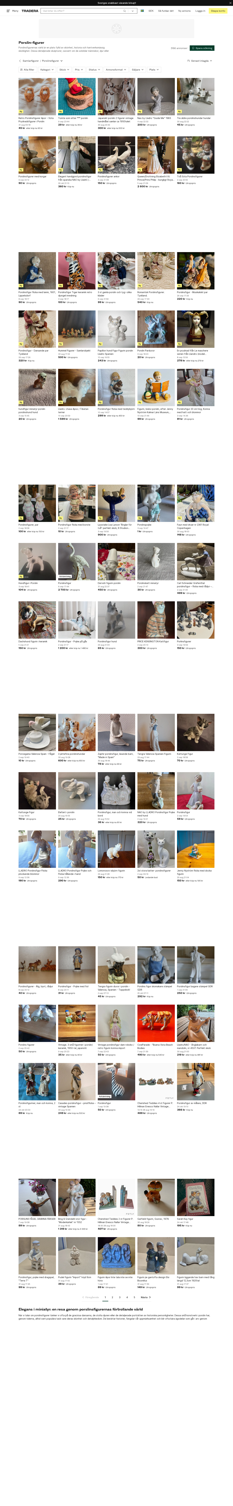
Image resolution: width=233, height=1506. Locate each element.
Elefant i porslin (66, 812)
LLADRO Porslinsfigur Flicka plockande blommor (33, 872)
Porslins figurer (26, 1044)
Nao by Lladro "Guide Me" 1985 (154, 118)
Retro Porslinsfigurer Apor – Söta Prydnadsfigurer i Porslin (36, 120)
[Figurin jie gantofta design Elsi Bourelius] (156, 1255)
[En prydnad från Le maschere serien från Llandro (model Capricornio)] (195, 329)
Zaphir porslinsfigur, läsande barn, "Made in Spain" (115, 756)
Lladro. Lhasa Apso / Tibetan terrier (73, 411)
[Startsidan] (30, 11)
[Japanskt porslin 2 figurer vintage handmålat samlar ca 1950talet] (116, 96)
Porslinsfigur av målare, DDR (192, 1103)
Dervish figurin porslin (109, 583)
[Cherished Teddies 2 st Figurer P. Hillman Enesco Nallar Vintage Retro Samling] (116, 1197)
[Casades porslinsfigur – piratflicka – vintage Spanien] (77, 1081)
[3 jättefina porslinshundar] (77, 732)
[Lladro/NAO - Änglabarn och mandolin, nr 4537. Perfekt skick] (195, 1023)
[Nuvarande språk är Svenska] (142, 11)
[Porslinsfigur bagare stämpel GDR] (195, 965)
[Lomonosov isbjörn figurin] (116, 849)
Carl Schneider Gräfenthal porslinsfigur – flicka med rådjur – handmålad (194, 585)
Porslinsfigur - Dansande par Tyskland (34, 352)
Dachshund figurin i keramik (33, 641)
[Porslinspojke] (156, 503)
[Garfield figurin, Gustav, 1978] (156, 1197)
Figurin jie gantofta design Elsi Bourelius (153, 1279)
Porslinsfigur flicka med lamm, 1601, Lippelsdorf (37, 294)
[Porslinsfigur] (77, 561)
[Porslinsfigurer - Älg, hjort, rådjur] (37, 965)
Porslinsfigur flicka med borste (74, 524)
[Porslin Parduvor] (156, 329)
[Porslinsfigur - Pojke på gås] (77, 620)
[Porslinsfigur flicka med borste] (77, 503)
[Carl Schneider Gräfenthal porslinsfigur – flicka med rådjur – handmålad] (195, 561)
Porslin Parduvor (146, 350)
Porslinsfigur (64, 583)
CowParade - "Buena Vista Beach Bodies (155, 1046)
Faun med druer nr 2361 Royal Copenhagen (193, 526)
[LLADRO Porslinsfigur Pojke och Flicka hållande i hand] (77, 849)
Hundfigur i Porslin (28, 583)
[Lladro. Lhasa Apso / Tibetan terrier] (77, 387)
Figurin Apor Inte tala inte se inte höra (115, 1279)
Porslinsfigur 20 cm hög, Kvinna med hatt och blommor (193, 411)
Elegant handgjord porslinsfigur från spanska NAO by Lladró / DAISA (74, 178)
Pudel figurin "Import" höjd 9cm (74, 1277)
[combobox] (84, 10)
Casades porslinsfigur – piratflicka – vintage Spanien (77, 1105)
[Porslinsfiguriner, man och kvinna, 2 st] (37, 1081)
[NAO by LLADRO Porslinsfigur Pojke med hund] (156, 790)
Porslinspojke (144, 524)
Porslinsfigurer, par (28, 524)
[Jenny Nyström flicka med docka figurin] (195, 849)
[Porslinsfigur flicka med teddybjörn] (116, 387)
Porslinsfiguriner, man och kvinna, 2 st (37, 1105)
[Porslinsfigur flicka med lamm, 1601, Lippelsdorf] (37, 270)
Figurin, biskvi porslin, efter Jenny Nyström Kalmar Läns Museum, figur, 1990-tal (155, 411)
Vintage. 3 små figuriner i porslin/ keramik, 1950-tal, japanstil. (75, 1046)
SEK (151, 10)
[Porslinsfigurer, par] (37, 503)
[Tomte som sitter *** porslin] (77, 96)
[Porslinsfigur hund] (116, 620)
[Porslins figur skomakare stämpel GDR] (156, 965)
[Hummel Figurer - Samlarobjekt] (77, 329)
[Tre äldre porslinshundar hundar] (195, 96)
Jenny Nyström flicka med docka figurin (194, 872)
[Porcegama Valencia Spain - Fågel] (37, 732)
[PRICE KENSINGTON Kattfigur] (156, 620)
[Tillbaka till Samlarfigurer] (20, 61)
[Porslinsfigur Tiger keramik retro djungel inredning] (77, 270)
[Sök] (124, 10)
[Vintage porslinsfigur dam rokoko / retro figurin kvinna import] (116, 1023)
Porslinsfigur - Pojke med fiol (73, 986)
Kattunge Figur (185, 754)
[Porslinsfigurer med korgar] (37, 155)
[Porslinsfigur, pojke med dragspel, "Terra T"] (37, 1255)
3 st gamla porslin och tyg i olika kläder (115, 294)
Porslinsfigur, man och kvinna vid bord (115, 814)
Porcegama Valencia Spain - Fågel (37, 754)
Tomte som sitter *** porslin (73, 118)
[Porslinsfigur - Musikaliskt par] (195, 270)
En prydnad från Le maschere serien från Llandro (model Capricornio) (192, 352)
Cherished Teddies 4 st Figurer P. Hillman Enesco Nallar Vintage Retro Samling (155, 1105)
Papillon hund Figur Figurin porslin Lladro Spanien (115, 352)
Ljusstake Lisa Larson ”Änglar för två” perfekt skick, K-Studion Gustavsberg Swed (115, 526)
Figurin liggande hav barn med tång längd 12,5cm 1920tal (195, 1279)
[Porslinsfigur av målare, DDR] (195, 1081)
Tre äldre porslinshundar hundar (194, 118)
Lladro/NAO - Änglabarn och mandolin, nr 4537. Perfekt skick (194, 1046)
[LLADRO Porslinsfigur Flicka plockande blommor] (37, 849)
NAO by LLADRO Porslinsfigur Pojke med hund (156, 814)
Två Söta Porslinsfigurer (190, 176)
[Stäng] (230, 3)
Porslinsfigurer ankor (109, 176)
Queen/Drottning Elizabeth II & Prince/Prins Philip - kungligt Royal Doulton (155, 178)
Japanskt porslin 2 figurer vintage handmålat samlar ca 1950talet (115, 120)
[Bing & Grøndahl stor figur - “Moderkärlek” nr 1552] (77, 1197)
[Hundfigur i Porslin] (37, 561)
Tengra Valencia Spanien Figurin (154, 754)
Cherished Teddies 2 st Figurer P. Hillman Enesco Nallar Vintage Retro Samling (115, 1221)
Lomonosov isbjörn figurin (111, 870)
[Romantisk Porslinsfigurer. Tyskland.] (156, 270)
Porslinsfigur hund (107, 641)
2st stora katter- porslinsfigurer (154, 870)
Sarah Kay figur (185, 1219)
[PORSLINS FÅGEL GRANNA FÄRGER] (37, 1197)
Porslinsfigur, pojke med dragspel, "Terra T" (36, 1279)
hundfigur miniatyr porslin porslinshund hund (32, 411)
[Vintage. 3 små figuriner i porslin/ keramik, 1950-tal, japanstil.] (77, 1023)
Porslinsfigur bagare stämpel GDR (195, 986)
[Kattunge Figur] (195, 732)
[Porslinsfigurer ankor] (116, 155)
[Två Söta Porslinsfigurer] (195, 155)
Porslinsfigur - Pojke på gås (72, 641)
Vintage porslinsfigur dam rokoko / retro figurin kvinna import (116, 1046)
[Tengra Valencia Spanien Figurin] (156, 732)
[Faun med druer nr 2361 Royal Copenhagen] (195, 503)
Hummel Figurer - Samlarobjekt (74, 350)
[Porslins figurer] (37, 1023)
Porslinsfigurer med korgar (32, 176)
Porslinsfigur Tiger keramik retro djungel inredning (75, 294)
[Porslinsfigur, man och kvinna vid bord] (116, 790)
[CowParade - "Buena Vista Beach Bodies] (156, 1023)
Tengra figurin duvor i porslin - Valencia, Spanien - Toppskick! (114, 988)
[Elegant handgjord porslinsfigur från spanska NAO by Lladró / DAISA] (77, 155)
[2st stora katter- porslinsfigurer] (156, 849)
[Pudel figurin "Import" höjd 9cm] (77, 1255)
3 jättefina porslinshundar (71, 754)
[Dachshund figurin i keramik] (37, 620)
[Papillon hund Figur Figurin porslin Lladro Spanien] (116, 329)
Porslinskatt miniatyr (148, 583)
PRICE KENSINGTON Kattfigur (153, 641)
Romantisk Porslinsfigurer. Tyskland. (151, 294)
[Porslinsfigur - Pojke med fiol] (77, 965)
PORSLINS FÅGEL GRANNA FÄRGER (37, 1219)
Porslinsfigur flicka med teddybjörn (116, 409)
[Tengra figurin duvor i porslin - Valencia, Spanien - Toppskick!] (116, 965)
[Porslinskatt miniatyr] (156, 561)
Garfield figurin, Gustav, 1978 (153, 1219)
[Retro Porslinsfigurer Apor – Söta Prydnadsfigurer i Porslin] (37, 96)
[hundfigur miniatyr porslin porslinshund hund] (37, 387)
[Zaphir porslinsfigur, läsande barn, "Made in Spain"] (116, 732)
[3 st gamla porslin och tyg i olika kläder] (116, 270)
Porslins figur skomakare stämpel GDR (154, 988)
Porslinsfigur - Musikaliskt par (192, 292)
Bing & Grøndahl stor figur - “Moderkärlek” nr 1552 (72, 1221)
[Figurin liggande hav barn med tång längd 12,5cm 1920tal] (195, 1255)
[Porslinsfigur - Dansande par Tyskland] (37, 329)
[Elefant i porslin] (77, 790)
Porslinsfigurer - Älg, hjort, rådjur (36, 986)
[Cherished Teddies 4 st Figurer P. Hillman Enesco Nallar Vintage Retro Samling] (156, 1081)
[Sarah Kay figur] (195, 1197)
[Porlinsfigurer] (195, 620)
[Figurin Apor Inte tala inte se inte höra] (116, 1255)
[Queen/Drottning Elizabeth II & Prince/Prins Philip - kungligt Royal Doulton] (156, 155)
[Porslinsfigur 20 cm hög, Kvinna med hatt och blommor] (195, 387)
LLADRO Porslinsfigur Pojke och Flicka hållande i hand (74, 872)
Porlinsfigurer (184, 641)
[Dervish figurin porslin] (116, 561)
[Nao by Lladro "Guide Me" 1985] (156, 96)
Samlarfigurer (31, 60)
